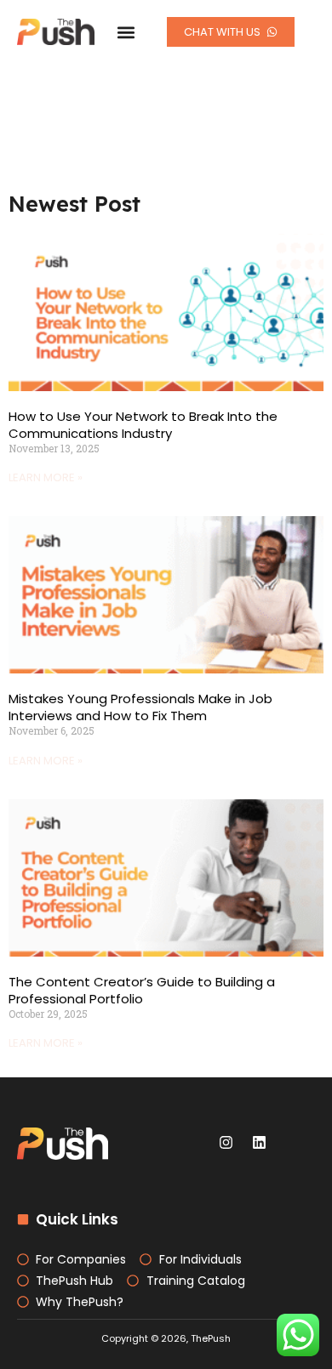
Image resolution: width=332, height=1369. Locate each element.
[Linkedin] (259, 1142)
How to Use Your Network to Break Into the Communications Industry (143, 424)
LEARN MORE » (46, 477)
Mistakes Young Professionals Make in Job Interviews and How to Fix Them (140, 707)
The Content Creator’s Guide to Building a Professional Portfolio (142, 990)
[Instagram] (226, 1142)
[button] (126, 32)
